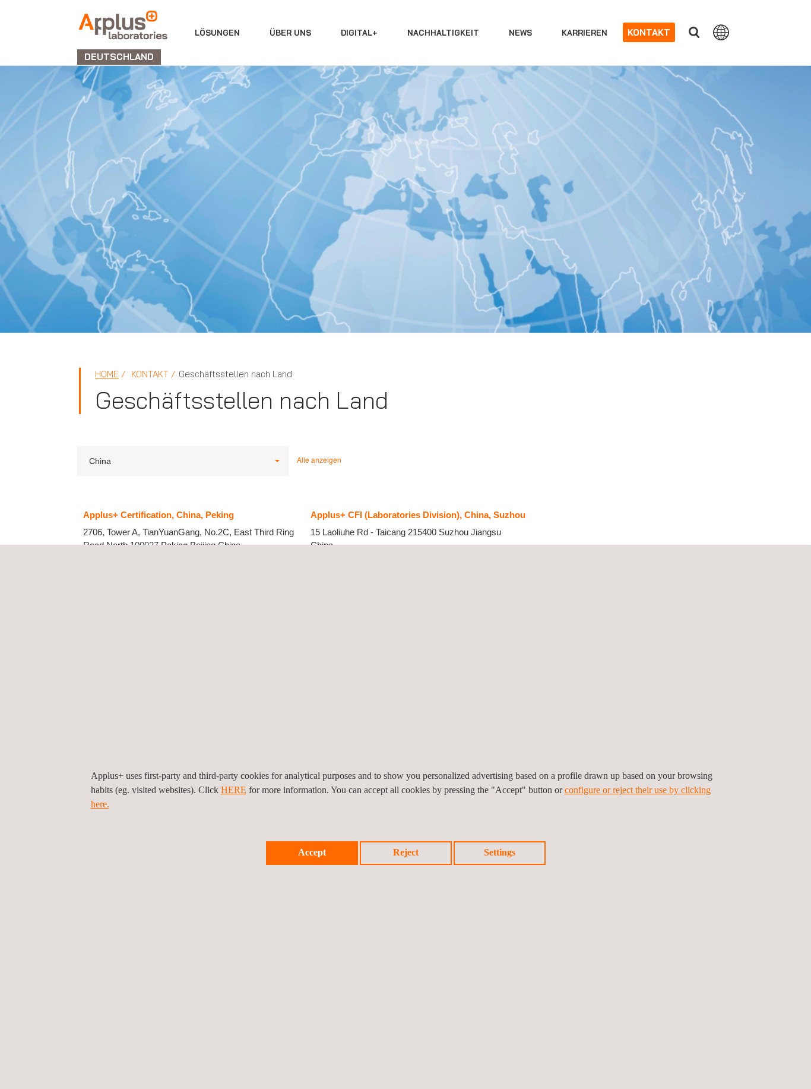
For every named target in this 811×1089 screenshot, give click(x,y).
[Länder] (721, 32)
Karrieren (584, 32)
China (100, 461)
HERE (233, 790)
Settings (499, 852)
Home (107, 374)
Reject (406, 852)
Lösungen (217, 32)
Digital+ (359, 32)
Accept (312, 852)
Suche (694, 32)
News (520, 32)
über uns (290, 32)
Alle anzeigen (319, 459)
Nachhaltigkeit (443, 32)
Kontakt (649, 32)
